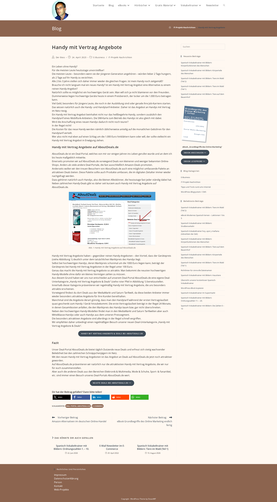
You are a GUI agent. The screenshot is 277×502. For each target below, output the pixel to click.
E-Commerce (97, 406)
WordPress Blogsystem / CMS (193, 192)
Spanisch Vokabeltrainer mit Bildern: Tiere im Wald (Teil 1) (152, 447)
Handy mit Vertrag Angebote (211, 27)
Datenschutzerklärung (66, 478)
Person (58, 482)
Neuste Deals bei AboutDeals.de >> (112, 383)
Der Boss (60, 57)
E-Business (99, 57)
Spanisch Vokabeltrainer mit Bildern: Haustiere (201, 275)
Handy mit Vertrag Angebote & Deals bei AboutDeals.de (112, 333)
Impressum (60, 474)
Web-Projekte (61, 489)
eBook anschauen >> (195, 152)
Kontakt (58, 486)
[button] (62, 397)
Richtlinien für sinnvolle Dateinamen (196, 270)
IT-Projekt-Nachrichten (120, 57)
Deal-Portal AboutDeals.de (78, 406)
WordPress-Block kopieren (192, 288)
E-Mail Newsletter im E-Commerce (112, 447)
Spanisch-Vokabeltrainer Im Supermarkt (198, 293)
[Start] (170, 27)
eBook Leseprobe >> (194, 161)
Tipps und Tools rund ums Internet (196, 187)
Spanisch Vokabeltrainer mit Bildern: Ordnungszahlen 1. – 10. (71, 447)
